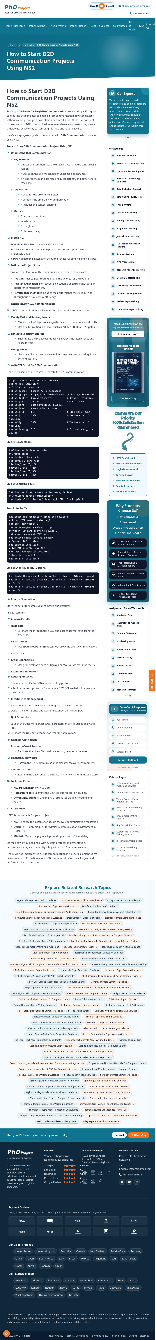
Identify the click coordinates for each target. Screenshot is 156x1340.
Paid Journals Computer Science (128, 993)
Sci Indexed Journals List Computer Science (41, 1010)
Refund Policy (118, 1335)
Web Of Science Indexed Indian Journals (57, 1121)
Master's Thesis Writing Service (128, 843)
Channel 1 (94, 6)
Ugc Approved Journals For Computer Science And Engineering (50, 1115)
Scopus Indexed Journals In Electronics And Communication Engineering (46, 1063)
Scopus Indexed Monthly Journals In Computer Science (109, 1069)
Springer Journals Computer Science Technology (54, 1080)
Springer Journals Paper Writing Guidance (105, 1080)
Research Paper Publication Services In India (56, 1016)
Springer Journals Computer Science (118, 1074)
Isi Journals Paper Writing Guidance (123, 970)
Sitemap (144, 1335)
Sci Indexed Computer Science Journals (80, 1005)
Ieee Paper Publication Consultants (50, 952)
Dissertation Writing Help (129, 809)
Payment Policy (99, 1335)
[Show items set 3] (130, 695)
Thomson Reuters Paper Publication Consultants (53, 1109)
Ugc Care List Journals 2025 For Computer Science (112, 1115)
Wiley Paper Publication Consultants (101, 1121)
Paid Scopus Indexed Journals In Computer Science (44, 999)
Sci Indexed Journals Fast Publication (124, 1005)
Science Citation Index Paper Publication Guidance (51, 1034)
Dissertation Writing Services (126, 817)
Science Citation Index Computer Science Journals (52, 1028)
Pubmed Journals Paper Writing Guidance (34, 1005)
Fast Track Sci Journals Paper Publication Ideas (42, 941)
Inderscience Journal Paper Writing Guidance (53, 958)
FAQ (141, 26)
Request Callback (128, 760)
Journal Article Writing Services (127, 826)
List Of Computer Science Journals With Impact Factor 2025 (45, 975)
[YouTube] (122, 1182)
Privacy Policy (55, 1335)
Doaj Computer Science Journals (83, 917)
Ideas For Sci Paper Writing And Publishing (37, 946)
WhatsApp (140, 1135)
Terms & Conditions (77, 1335)
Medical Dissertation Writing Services (126, 851)
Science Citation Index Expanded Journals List (106, 1028)
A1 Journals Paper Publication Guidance (36, 900)
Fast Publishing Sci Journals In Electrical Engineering (105, 929)
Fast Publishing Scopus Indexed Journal (44, 935)
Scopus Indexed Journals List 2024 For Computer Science (117, 1063)
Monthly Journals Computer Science (109, 981)
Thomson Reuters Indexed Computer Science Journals (57, 1098)
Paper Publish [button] (78, 26)
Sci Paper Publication (78, 1010)
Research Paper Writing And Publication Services (57, 1022)
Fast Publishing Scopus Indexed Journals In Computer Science (100, 935)
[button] (125, 137)
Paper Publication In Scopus (89, 999)
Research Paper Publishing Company (103, 1016)
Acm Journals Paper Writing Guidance (58, 906)
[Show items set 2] (128, 695)
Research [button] (19, 26)
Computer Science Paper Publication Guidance (38, 917)
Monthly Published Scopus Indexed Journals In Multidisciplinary (98, 987)
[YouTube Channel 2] (129, 1182)
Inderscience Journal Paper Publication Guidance (98, 952)
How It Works (133, 26)
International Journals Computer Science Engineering (119, 964)
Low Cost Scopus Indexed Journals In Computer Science (57, 981)
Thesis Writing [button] (58, 26)
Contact (119, 1135)
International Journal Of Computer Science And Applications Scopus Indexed (48, 964)
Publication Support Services (123, 999)
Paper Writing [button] (37, 26)
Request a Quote (128, 334)
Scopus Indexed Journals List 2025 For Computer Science (47, 1069)
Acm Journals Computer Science (123, 900)
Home (8, 26)
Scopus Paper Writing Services (79, 1074)
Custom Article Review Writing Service (127, 802)
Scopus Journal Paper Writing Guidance (39, 1074)
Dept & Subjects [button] (99, 26)
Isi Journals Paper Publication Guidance (79, 970)
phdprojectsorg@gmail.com (135, 1169)
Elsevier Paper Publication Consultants (101, 923)
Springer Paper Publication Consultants (109, 1086)
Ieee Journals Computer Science (80, 946)
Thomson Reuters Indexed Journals (108, 1098)
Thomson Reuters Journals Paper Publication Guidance (106, 1103)
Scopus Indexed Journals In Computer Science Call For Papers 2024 (78, 1051)
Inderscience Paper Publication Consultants (103, 958)
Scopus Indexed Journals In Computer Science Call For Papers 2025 (78, 1057)
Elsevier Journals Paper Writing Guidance (56, 923)
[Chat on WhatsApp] (6, 1333)
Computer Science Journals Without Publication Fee (114, 911)
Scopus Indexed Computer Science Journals (51, 1045)
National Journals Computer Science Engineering (36, 993)
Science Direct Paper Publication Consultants (38, 1039)
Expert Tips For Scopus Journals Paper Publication (49, 929)
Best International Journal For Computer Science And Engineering (49, 911)
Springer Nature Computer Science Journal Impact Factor (55, 1086)
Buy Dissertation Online (128, 794)
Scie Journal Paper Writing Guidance (105, 1022)
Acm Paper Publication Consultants (99, 906)
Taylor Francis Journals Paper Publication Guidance (51, 1092)
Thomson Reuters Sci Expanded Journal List (105, 1109)
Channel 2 (110, 6)
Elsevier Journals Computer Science (123, 917)
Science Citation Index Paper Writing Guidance (106, 1034)
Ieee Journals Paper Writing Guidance (121, 946)
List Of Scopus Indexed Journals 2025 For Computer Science (110, 975)
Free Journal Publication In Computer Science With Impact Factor (104, 941)
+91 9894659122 (132, 1174)
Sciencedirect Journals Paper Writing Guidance (90, 1039)
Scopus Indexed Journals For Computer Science (102, 1045)
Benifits (133, 1335)
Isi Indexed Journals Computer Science (34, 970)
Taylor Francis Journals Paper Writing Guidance (106, 1092)
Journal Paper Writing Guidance (127, 834)
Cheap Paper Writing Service (126, 786)
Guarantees (120, 26)
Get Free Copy (128, 398)
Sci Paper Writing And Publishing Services (116, 1010)
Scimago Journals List (129, 1039)
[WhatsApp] (137, 1182)
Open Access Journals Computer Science (86, 993)
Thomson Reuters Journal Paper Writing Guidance (47, 1103)
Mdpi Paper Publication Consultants (43, 987)
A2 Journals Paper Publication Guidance (82, 900)
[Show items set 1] (125, 695)
